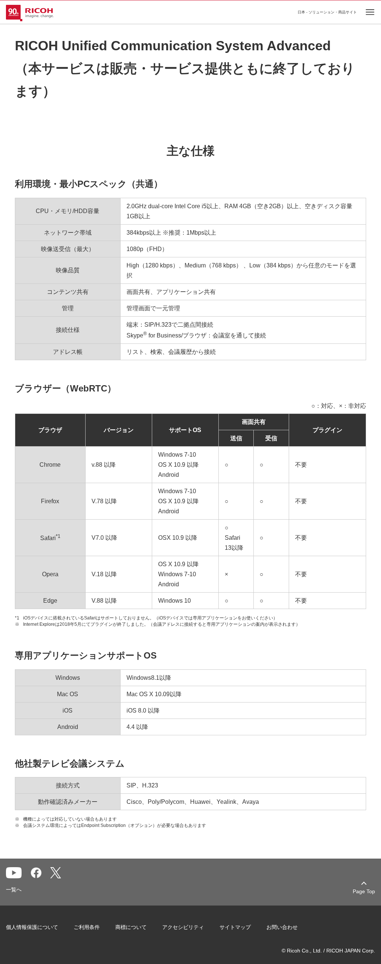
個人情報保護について (32, 927)
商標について (131, 927)
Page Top (364, 891)
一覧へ (14, 889)
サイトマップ (235, 927)
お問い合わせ (282, 927)
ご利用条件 (87, 927)
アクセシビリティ (183, 927)
